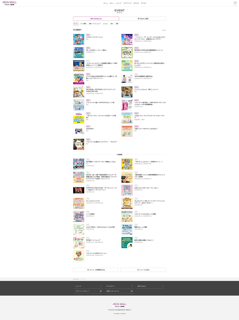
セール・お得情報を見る (97, 270)
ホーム (77, 279)
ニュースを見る (144, 270)
